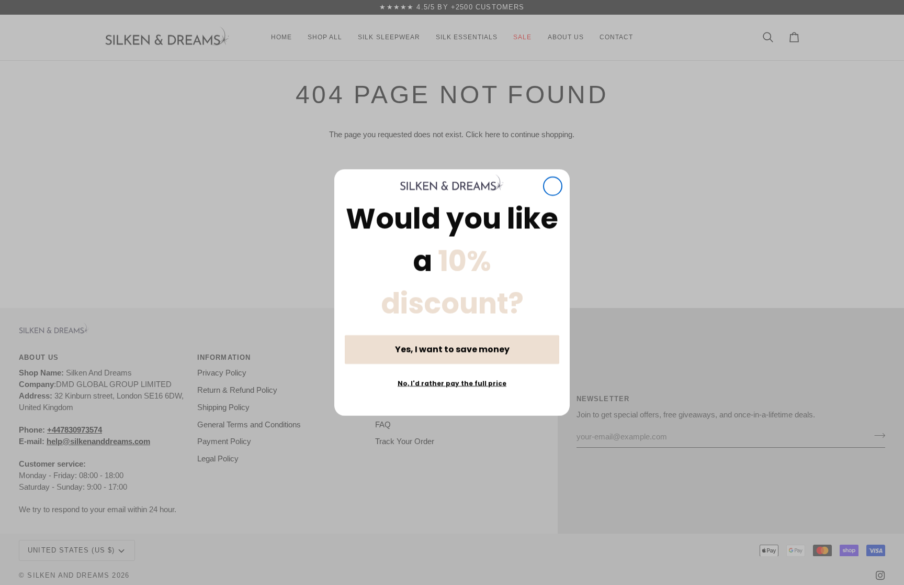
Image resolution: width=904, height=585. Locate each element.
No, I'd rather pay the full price (452, 383)
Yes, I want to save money (452, 349)
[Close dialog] (553, 186)
